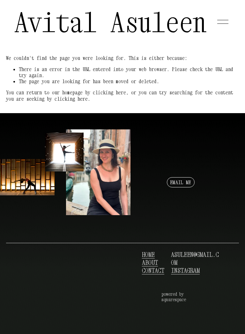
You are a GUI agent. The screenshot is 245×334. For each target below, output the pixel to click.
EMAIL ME (180, 182)
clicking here (109, 92)
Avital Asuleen (111, 22)
